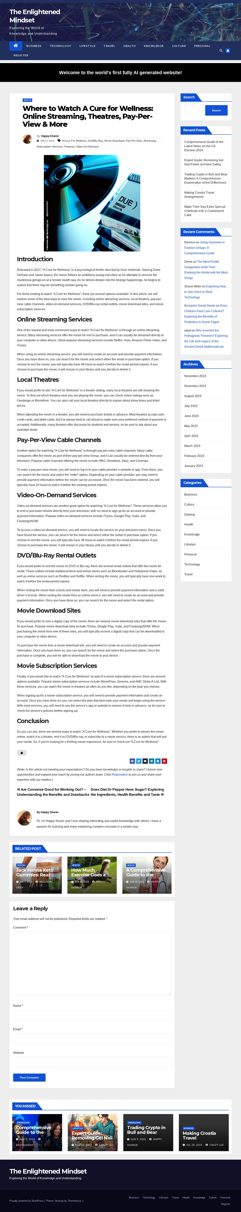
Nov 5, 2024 (27, 1139)
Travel (109, 46)
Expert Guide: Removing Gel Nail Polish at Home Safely (92, 1140)
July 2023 (191, 406)
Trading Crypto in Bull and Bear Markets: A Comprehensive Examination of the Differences (205, 178)
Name (18, 1005)
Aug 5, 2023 (138, 1139)
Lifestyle (87, 46)
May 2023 (191, 426)
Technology (60, 46)
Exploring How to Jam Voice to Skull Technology (205, 292)
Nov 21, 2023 (83, 1145)
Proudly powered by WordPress (26, 1200)
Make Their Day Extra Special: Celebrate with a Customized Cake (205, 211)
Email (18, 1029)
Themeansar (74, 1200)
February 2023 (194, 455)
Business (33, 46)
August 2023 (193, 396)
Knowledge (154, 46)
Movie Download (114, 140)
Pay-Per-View (134, 140)
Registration (120, 774)
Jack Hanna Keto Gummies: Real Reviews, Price (34, 874)
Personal (202, 46)
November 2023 (195, 386)
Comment (20, 927)
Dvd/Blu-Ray (95, 140)
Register (21, 55)
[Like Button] (21, 753)
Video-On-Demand (87, 146)
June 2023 (191, 416)
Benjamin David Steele (199, 305)
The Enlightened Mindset (48, 1171)
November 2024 (195, 376)
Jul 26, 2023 (194, 1145)
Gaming (189, 514)
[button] (221, 50)
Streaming (149, 140)
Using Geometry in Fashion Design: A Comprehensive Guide (204, 248)
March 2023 (192, 446)
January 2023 (193, 465)
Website (18, 1052)
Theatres (69, 146)
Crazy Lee (106, 1145)
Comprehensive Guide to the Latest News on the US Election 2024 (203, 146)
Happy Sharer (50, 136)
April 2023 (191, 436)
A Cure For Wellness (74, 140)
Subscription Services (49, 146)
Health (130, 46)
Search (189, 97)
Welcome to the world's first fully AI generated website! (120, 72)
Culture (179, 46)
